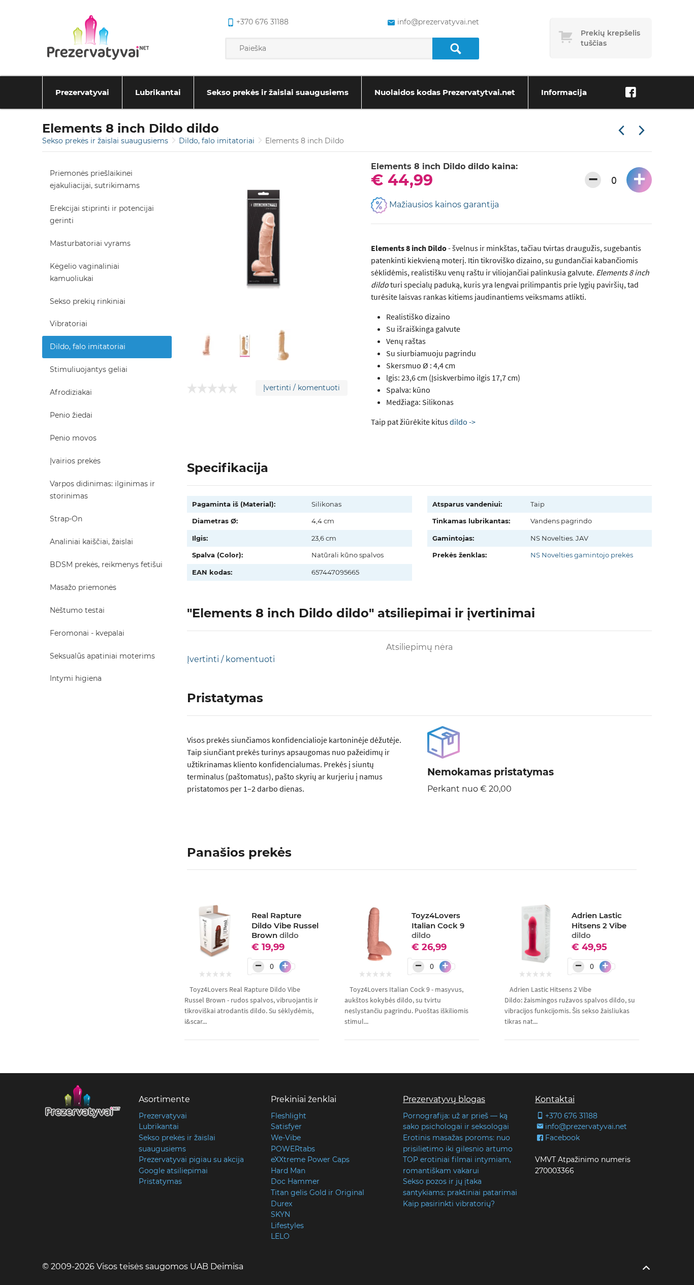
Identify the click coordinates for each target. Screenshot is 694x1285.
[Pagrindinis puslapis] (98, 38)
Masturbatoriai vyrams (90, 243)
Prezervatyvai (82, 92)
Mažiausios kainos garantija (443, 205)
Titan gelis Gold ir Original (317, 1192)
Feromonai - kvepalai (87, 633)
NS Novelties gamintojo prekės (581, 555)
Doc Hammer (295, 1181)
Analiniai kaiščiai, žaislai (91, 541)
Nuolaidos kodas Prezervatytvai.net (444, 92)
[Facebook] (630, 92)
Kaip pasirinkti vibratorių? (449, 1203)
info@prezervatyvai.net (438, 21)
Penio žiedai (71, 415)
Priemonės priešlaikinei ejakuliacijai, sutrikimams (95, 179)
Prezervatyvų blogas (444, 1099)
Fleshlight (288, 1115)
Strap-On (66, 518)
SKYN (280, 1214)
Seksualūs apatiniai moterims (102, 656)
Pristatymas (160, 1181)
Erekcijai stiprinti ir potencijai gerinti (102, 214)
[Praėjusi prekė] (621, 131)
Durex (281, 1203)
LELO (280, 1236)
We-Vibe (286, 1137)
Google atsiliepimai (173, 1170)
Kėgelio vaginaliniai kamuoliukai (84, 272)
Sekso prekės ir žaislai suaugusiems (278, 92)
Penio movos (73, 438)
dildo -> (463, 422)
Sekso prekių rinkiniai (87, 301)
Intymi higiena (76, 678)
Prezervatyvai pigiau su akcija (191, 1159)
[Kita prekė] (642, 131)
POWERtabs (293, 1148)
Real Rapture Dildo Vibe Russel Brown (285, 925)
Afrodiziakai (71, 392)
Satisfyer (286, 1126)
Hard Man (288, 1170)
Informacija (564, 92)
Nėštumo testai (77, 610)
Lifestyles (287, 1225)
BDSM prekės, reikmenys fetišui (106, 564)
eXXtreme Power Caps (310, 1159)
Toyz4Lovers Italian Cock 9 (438, 925)
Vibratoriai (68, 323)
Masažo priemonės (83, 587)
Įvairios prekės (75, 460)
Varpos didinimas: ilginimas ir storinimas (102, 489)
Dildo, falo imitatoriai (218, 140)
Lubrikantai (158, 92)
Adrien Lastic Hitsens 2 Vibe (599, 925)
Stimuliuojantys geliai (89, 369)
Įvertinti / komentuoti (301, 387)
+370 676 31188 (262, 21)
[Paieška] (455, 48)
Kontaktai (555, 1099)
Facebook (562, 1137)
